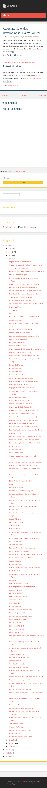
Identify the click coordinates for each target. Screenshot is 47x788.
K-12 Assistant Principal (17, 342)
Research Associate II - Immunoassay (22, 548)
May (10, 255)
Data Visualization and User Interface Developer (25, 430)
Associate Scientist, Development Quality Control (19, 62)
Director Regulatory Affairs (18, 613)
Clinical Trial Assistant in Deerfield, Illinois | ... (24, 465)
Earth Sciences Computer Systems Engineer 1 (24, 284)
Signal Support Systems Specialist (20, 297)
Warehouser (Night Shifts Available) (21, 407)
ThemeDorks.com (34, 784)
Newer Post (4, 96)
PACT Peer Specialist (16, 522)
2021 (7, 245)
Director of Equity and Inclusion (20, 352)
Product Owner (14, 446)
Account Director (15, 368)
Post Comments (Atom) (17, 172)
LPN (10, 313)
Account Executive (15, 320)
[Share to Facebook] (11, 81)
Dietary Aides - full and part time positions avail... (26, 554)
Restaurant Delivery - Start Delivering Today (24, 420)
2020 (7, 750)
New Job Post (13, 86)
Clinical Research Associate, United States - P (24, 567)
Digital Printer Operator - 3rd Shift (20, 481)
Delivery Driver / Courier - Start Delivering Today (25, 436)
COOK (11, 484)
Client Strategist (14, 603)
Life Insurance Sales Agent (18, 275)
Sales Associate (14, 525)
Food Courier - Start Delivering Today (21, 414)
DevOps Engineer (15, 623)
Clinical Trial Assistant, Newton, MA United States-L (26, 265)
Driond (38, 781)
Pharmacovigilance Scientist (18, 384)
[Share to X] (8, 81)
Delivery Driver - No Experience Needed (22, 506)
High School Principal (16, 626)
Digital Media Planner (16, 453)
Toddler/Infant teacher (16, 724)
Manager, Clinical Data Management (21, 329)
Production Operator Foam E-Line (20, 737)
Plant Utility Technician (16, 629)
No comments (34, 37)
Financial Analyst (15, 705)
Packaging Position (15, 593)
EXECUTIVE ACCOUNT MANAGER (19, 551)
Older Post (42, 96)
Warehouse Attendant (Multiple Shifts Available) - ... (26, 349)
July (10, 249)
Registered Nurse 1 (15, 590)
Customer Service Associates (19, 400)
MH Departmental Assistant (18, 397)
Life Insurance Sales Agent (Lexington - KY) (24, 336)
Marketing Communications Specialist (22, 587)
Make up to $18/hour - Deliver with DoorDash (24, 410)
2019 (7, 753)
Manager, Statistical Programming (20, 610)
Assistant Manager (15, 541)
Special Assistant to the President (20, 404)
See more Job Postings (33, 78)
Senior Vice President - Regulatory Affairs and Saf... (26, 677)
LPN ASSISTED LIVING (16, 487)
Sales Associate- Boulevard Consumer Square (24, 356)
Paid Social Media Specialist (18, 667)
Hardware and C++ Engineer (18, 346)
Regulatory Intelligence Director (20, 262)
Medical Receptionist (16, 632)
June (10, 252)
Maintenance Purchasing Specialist (21, 708)
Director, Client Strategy (17, 375)
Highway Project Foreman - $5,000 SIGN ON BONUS (26, 271)
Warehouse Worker (15, 307)
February (11, 743)
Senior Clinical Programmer (18, 268)
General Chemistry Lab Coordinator (21, 689)
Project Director (14, 733)
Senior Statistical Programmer (19, 333)
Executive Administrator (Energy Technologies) (25, 291)
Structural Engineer (15, 519)
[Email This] (4, 81)
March (11, 740)
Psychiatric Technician (16, 571)
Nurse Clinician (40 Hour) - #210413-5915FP (24, 317)
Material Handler (14, 529)
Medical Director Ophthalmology (20, 730)
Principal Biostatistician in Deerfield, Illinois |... (24, 381)
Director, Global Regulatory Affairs (20, 616)
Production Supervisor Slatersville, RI (21, 300)
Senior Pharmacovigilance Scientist (21, 378)
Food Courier (13, 509)
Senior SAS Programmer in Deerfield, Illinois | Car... (26, 462)
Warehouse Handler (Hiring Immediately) (23, 417)
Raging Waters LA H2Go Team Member (22, 388)
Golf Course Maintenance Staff (19, 657)
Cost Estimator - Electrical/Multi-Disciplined (23, 426)
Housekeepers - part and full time (20, 558)
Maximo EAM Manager (16, 365)
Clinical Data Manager (16, 727)
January (11, 746)
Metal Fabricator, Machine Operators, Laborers (25, 294)
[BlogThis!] (6, 81)
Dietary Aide (13, 580)
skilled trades (31, 227)
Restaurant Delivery (15, 433)
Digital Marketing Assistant (18, 619)
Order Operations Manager (18, 596)
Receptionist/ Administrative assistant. (22, 423)
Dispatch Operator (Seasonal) (19, 583)
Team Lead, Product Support (18, 664)
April (10, 258)
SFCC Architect (14, 310)
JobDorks (12, 5)
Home (24, 96)
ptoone (16, 784)
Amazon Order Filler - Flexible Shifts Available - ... (26, 538)
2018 (7, 756)
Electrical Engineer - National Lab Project (23, 287)
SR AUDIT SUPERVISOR (16, 654)
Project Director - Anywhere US (19, 680)
